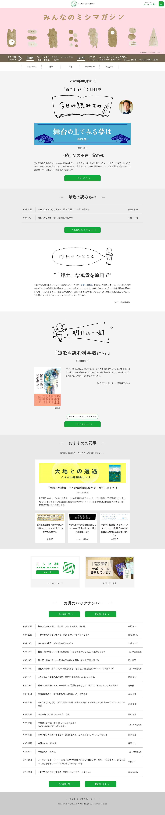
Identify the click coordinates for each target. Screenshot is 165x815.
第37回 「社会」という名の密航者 (78, 685)
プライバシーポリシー (88, 799)
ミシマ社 (71, 799)
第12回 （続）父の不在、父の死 (61, 626)
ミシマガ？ (32, 66)
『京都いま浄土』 (86, 285)
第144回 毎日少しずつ (55, 218)
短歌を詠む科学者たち (82, 353)
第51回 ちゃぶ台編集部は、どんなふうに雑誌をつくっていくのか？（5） (76, 668)
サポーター (90, 66)
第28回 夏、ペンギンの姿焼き (63, 209)
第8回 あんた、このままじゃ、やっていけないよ (73, 735)
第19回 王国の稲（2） (69, 660)
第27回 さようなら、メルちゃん (64, 772)
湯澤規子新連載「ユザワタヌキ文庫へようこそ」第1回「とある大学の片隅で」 (50, 528)
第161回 (47, 743)
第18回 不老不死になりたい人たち (66, 677)
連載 (51, 66)
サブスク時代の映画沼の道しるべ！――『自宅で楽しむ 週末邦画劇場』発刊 (82, 528)
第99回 (47, 751)
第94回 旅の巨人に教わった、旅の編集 (62, 694)
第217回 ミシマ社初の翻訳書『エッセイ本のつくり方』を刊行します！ (72, 651)
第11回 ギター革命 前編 (53, 714)
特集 (70, 66)
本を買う (109, 66)
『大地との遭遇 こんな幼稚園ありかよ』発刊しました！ (82, 487)
